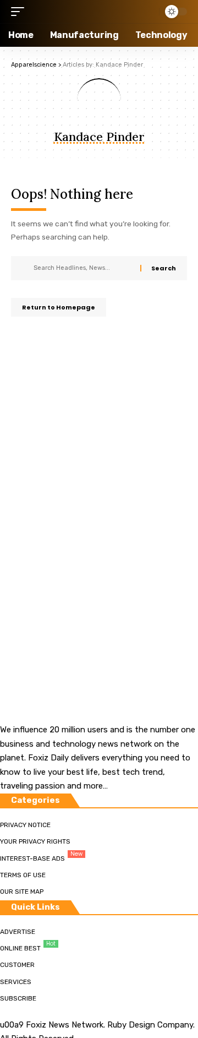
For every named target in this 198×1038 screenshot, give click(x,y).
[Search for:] (82, 268)
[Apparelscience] (78, 11)
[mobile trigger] (20, 11)
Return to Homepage (58, 307)
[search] (148, 11)
